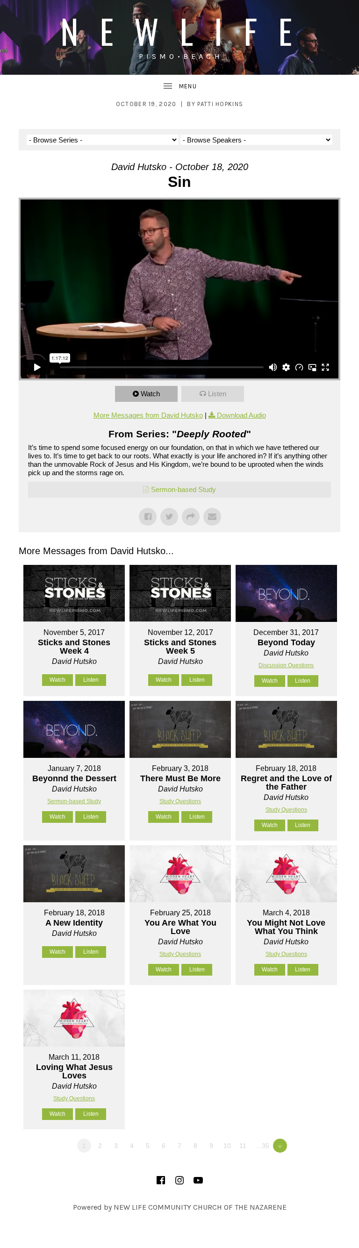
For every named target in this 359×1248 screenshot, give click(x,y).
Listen (217, 394)
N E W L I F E (179, 31)
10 (227, 1145)
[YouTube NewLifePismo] (198, 1180)
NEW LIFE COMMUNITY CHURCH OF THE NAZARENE (200, 1207)
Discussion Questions (286, 665)
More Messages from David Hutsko (148, 415)
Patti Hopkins (220, 103)
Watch (150, 394)
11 (242, 1145)
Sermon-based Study (183, 489)
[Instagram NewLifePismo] (179, 1180)
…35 (262, 1145)
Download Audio (241, 415)
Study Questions (180, 801)
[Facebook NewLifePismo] (160, 1180)
